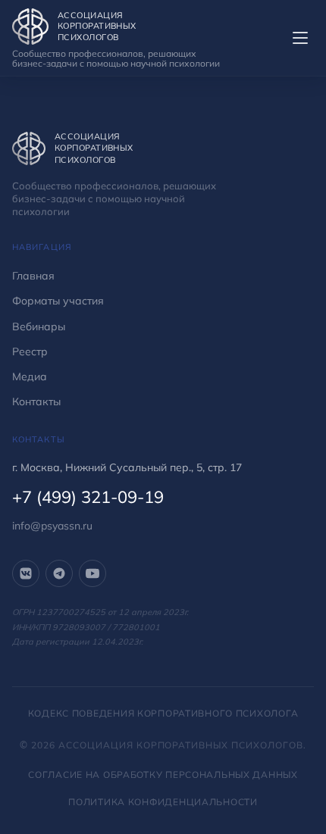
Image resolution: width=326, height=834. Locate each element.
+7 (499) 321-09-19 (88, 497)
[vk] (25, 573)
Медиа (29, 376)
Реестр (30, 351)
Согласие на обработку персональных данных (163, 774)
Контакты (36, 401)
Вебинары (38, 326)
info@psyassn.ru (52, 526)
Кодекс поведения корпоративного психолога (163, 713)
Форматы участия (58, 301)
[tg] (59, 573)
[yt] (92, 573)
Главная (33, 276)
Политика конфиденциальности (162, 801)
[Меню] (300, 38)
